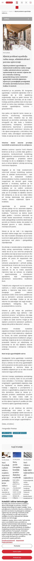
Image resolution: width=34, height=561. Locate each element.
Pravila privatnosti (8, 540)
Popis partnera (7, 542)
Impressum (20, 540)
